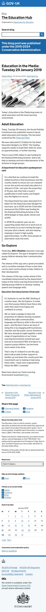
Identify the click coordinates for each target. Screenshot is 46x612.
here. (26, 375)
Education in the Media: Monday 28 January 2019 (12, 395)
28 (3, 535)
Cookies (29, 574)
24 (22, 530)
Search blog (8, 29)
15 (9, 525)
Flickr (6, 495)
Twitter (7, 490)
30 (16, 535)
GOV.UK (5, 571)
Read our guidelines (9, 551)
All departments (18, 571)
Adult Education (12, 385)
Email (28, 412)
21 (2, 530)
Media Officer (7, 76)
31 (22, 535)
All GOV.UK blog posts (30, 567)
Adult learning (32, 76)
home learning (25, 385)
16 (16, 525)
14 (2, 525)
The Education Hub (17, 17)
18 (29, 525)
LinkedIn (7, 412)
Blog (4, 13)
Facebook (29, 408)
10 (22, 521)
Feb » (9, 540)
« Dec (4, 540)
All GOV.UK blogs (9, 567)
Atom (28, 478)
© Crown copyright (23, 606)
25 (29, 530)
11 (28, 521)
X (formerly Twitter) (11, 408)
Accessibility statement (12, 574)
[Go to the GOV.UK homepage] (11, 3)
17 (22, 525)
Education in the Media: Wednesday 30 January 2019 (32, 395)
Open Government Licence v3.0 (16, 585)
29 (9, 535)
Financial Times (23, 138)
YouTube (7, 497)
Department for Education (23, 22)
